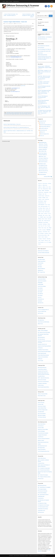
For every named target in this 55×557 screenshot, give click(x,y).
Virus (45, 242)
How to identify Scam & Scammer (43, 45)
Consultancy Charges (41, 195)
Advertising (49, 183)
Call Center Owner (40, 192)
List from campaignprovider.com (43, 309)
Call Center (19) (42, 122)
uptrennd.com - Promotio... (43, 144)
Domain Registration (41, 204)
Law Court (46, 215)
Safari (47, 227)
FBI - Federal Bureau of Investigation (44, 487)
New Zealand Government (42, 445)
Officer (42, 220)
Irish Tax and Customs (42, 413)
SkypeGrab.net (40, 270)
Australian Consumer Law (42, 344)
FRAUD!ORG (40, 282)
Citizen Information (41, 402)
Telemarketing (48, 238)
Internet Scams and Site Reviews (43, 321)
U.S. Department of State (42, 503)
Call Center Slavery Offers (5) (45, 126)
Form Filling (40, 208)
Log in (52, 1)
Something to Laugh (42, 163)
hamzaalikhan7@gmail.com (15, 91)
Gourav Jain (21, 112)
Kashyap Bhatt (40, 215)
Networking (49, 218)
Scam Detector (40, 290)
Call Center (29, 113)
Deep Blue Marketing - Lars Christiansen (45, 36)
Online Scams (40, 53)
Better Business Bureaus (42, 367)
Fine (48, 206)
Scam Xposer (40, 295)
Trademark (42, 240)
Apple (39, 188)
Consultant (40, 197)
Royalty (45, 227)
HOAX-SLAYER (40, 284)
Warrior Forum (40, 323)
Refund (42, 227)
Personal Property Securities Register (44, 351)
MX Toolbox (40, 266)
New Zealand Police (41, 447)
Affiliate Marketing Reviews (42, 54)
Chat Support (9, 112)
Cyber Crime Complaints (42, 280)
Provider (39, 227)
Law (24, 112)
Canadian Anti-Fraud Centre (43, 371)
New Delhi (39, 220)
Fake (39, 206)
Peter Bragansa (45, 224)
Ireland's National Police (42, 407)
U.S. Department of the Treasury (43, 505)
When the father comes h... (43, 168)
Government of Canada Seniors (43, 381)
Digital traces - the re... (42, 156)
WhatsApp (49, 242)
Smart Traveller (40, 360)
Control (47, 197)
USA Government (41, 512)
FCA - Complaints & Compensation (44, 468)
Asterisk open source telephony (43, 250)
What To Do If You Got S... (43, 161)
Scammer (8, 113)
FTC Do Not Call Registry (42, 492)
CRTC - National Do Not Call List (43, 377)
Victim (49, 240)
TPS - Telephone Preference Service (44, 476)
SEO (39, 233)
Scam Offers (40, 229)
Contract (12, 112)
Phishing (49, 224)
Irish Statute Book (41, 411)
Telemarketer (44, 238)
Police (39, 225)
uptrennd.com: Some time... (43, 145)
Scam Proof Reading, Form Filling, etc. (44, 49)
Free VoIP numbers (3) (44, 128)
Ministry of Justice (41, 440)
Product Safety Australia (42, 353)
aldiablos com (40, 185)
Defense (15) (42, 132)
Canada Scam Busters (42, 279)
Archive (7, 1)
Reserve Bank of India (41, 395)
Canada (50, 192)
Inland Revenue (40, 436)
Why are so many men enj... (43, 170)
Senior (49, 231)
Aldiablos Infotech (45, 185)
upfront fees (23, 85)
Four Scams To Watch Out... (43, 158)
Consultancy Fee (47, 195)
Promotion (48, 225)
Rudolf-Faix (12, 23)
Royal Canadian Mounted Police (43, 387)
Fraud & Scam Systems (43, 153)
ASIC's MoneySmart (41, 337)
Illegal (43, 211)
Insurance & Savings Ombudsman (44, 438)
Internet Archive (40, 263)
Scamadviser (44, 229)
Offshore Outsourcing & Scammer (23, 6)
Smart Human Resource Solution (42, 235)
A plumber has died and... (43, 167)
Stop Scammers (40, 302)
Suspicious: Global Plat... (43, 149)
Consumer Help (40, 404)
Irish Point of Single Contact (42, 409)
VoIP (10, 113)
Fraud (44, 208)
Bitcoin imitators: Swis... (43, 151)
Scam (50, 227)
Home (4, 1)
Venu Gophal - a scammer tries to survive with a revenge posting (43, 82)
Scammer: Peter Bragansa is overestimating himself (43, 97)
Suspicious (46, 236)
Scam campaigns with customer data (44, 51)
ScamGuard (40, 300)
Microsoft (46, 218)
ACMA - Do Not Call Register (43, 330)
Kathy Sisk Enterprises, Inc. (42, 38)
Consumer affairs (41, 427)
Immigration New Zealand (42, 434)
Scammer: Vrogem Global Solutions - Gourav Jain (15, 21)
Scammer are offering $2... (43, 147)
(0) (33, 23)
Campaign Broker (46, 192)
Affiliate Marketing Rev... (43, 142)
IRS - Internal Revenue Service (43, 494)
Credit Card (39, 199)
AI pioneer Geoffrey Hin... (43, 154)
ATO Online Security (41, 339)
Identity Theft (40, 211)
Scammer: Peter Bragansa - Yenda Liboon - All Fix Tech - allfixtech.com (44, 107)
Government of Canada (42, 379)
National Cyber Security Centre (43, 442)
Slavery (50, 233)
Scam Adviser (40, 288)
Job (49, 213)
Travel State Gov (41, 498)
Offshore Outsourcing (47, 220)
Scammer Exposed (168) (44, 133)
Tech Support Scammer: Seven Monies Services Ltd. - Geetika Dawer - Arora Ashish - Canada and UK (44, 112)
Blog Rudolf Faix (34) (42, 121)
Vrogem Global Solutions (15, 113)
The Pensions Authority (42, 417)
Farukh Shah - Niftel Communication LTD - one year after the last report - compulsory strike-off (44, 77)
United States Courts (41, 510)
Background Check (45, 188)
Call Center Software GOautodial (43, 252)
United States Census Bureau (43, 508)
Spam (48, 235)
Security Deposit (45, 231)
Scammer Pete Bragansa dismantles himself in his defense (44, 87)
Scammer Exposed (18, 23)
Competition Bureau (41, 376)
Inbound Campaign (47, 211)
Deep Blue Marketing (42, 174)
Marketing (39, 218)
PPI (43, 225)
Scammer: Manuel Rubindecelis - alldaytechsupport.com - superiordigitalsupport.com (43, 102)
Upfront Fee (46, 240)
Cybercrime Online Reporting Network (44, 346)
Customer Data (16, 112)
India (20, 113)
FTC (49, 208)
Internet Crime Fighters (42, 286)
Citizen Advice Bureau (41, 423)
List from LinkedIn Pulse (42, 311)
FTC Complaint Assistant (42, 489)
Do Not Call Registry (41, 431)
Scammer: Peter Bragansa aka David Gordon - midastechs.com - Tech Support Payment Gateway (44, 92)
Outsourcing (27, 112)
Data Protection (40, 201)
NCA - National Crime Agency (43, 474)
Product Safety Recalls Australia (43, 355)
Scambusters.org (41, 299)
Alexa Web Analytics (41, 259)
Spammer (39, 236)
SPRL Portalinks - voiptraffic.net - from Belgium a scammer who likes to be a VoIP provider (44, 72)
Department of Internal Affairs (43, 429)
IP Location (40, 264)
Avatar (41, 188)
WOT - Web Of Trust (41, 272)
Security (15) (42, 135)
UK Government (40, 478)
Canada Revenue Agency (42, 369)
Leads (49, 215)
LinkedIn (41, 217)
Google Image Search (41, 261)
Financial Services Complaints (43, 433)
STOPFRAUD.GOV (41, 496)
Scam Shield (40, 291)
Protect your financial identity (43, 356)
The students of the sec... (43, 172)
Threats (39, 240)
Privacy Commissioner (41, 449)
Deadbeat (45, 201)
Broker (43, 190)
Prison (46, 225)
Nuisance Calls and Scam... (43, 159)
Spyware (43, 236)
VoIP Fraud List (40, 313)
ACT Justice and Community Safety (44, 332)
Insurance (42, 213)
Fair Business (40, 347)
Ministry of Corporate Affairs (42, 393)
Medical (43, 218)
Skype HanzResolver (41, 268)
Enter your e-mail (41, 25)
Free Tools (46, 208)
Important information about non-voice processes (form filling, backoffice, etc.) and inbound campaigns (44, 58)
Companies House (41, 463)
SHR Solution (42, 233)
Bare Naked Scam (41, 320)
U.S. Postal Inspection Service (43, 506)
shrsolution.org (46, 233)
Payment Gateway (25, 113)
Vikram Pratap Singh (41, 242)
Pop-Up (42, 225)
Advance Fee (40, 183)
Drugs (46, 204)
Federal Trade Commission (44, 206)
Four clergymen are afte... (43, 165)
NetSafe (39, 444)
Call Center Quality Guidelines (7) (46, 124)
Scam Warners (40, 293)
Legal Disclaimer (16, 1)
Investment (45, 213)
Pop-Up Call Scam (41, 47)
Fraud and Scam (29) (43, 130)
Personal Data (40, 224)
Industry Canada (41, 385)
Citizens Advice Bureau (42, 458)
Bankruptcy (39, 190)
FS (45, 555)
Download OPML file (47, 176)
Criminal (43, 199)
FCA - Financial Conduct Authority (43, 469)
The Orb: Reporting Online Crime (43, 451)
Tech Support (40, 238)
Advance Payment (45, 183)
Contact (11, 1)
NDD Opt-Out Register (42, 415)
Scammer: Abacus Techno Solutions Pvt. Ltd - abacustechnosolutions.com (16, 127)
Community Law (40, 425)
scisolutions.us (40, 231)
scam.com (39, 297)
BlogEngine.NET (36, 555)
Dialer (45, 202)
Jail (48, 213)
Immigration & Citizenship (42, 383)
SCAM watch (40, 358)
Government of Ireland (42, 406)
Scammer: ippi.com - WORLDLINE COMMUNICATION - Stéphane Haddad (44, 67)
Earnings (49, 204)
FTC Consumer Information (42, 490)
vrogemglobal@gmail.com (15, 56)
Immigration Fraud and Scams (43, 349)
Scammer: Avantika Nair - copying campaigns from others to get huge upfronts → (28, 15)
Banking (50, 188)
